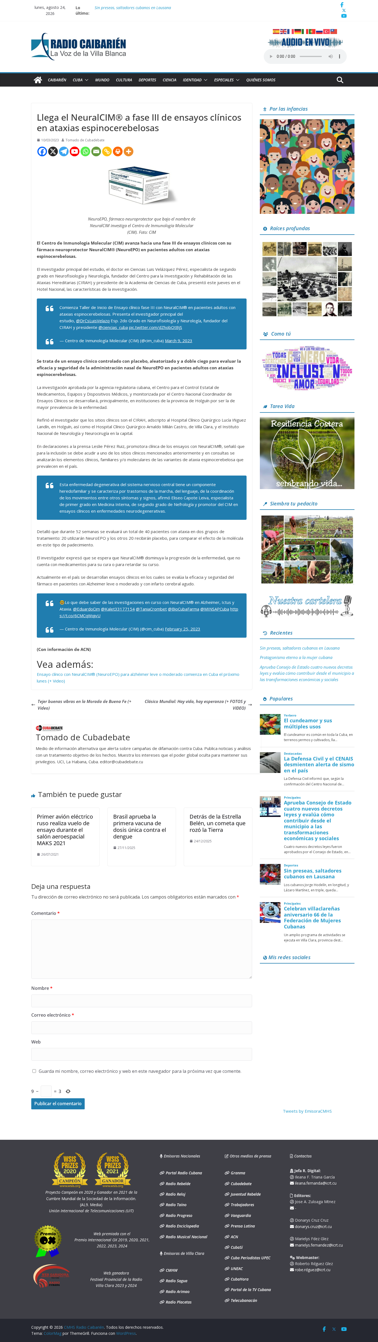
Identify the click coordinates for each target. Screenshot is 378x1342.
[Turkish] (326, 31)
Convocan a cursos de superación (123, 7)
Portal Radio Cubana (183, 1172)
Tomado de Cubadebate (85, 140)
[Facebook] (42, 151)
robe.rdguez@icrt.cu (312, 1269)
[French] (290, 31)
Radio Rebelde (177, 1183)
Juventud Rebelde (245, 1194)
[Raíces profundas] (307, 242)
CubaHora (239, 1279)
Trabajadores (242, 1204)
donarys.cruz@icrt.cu (313, 1226)
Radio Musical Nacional (186, 1236)
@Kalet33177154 (118, 609)
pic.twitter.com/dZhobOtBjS (155, 327)
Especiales (224, 79)
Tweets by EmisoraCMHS (307, 1111)
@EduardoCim (86, 609)
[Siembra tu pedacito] (307, 517)
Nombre (42, 988)
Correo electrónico (52, 1015)
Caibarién (57, 79)
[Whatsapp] (85, 151)
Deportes (147, 79)
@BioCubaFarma (183, 609)
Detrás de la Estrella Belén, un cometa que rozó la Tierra (217, 823)
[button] (85, 80)
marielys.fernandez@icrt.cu (318, 1245)
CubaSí (236, 1247)
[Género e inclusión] (307, 347)
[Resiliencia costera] (307, 420)
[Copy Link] (107, 151)
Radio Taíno (176, 1204)
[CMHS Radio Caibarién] (38, 80)
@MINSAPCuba (214, 609)
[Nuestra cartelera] (307, 597)
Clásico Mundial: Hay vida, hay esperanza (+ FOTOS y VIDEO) (195, 705)
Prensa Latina (242, 1226)
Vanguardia (240, 1215)
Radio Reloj (175, 1194)
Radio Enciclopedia (182, 1226)
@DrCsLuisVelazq (93, 320)
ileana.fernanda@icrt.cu (315, 1183)
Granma (237, 1172)
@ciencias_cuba (113, 327)
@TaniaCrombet (151, 609)
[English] (283, 31)
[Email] (96, 151)
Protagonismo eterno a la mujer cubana (296, 657)
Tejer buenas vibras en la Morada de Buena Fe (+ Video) (84, 705)
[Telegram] (64, 151)
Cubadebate (241, 1183)
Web (36, 1042)
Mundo (102, 79)
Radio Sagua (176, 1280)
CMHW (171, 1270)
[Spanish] (276, 31)
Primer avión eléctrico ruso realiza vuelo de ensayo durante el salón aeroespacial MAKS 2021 (65, 830)
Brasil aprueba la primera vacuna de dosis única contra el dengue (139, 826)
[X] (53, 151)
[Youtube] (74, 151)
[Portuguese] (312, 31)
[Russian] (319, 31)
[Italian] (305, 31)
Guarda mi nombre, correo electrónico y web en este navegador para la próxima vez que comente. (140, 1071)
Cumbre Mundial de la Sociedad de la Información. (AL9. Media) (91, 1198)
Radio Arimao (177, 1291)
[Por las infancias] (307, 122)
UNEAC (236, 1268)
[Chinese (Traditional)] (334, 31)
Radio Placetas (178, 1302)
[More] (128, 151)
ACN (234, 1236)
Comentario (45, 913)
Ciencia (169, 79)
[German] (298, 31)
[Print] (118, 151)
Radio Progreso (178, 1215)
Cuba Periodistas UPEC (250, 1257)
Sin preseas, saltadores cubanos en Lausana (300, 648)
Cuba (77, 79)
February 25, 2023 (182, 629)
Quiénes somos (260, 79)
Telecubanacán (243, 1300)
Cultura (124, 79)
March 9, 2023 (178, 340)
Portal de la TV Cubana (250, 1289)
